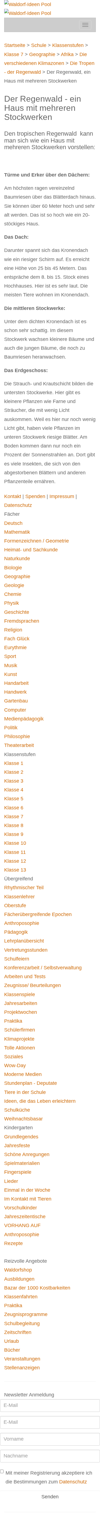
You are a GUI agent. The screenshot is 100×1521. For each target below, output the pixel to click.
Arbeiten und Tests (25, 976)
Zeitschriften (17, 1332)
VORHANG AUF (22, 1225)
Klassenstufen (68, 45)
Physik (11, 603)
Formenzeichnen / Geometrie (36, 541)
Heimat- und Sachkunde (31, 549)
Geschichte (16, 612)
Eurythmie (15, 647)
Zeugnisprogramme (26, 1314)
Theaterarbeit (19, 745)
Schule (38, 45)
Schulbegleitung (22, 1323)
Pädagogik (16, 932)
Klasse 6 (13, 808)
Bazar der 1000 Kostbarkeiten (37, 1288)
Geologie (14, 585)
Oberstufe (15, 905)
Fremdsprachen (21, 621)
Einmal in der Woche (27, 1190)
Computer (15, 710)
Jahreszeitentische (25, 1216)
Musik (10, 665)
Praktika (13, 1021)
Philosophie (17, 736)
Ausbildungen (19, 1279)
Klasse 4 (13, 790)
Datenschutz (18, 505)
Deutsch (13, 523)
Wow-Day (15, 1065)
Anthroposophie (21, 923)
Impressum (62, 496)
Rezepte (13, 1243)
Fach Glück (16, 638)
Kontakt (13, 496)
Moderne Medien (23, 1074)
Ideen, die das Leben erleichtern (40, 1101)
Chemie (12, 594)
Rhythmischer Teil (24, 887)
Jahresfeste (17, 1145)
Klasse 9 (13, 834)
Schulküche (17, 1110)
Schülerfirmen (19, 1030)
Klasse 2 (13, 772)
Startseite (14, 45)
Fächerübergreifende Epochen (38, 914)
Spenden (36, 496)
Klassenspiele (19, 994)
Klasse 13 (15, 870)
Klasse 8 (13, 825)
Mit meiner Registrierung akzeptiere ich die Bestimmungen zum (49, 1477)
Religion (13, 630)
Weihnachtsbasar (23, 1119)
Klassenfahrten (21, 1296)
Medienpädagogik (24, 719)
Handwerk (15, 692)
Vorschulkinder (20, 1208)
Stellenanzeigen (22, 1367)
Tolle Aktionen (19, 1048)
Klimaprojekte (19, 1039)
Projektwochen (20, 1012)
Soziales (13, 1056)
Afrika (68, 54)
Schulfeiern (16, 959)
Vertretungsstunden (26, 950)
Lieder (11, 1181)
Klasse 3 (13, 781)
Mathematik (17, 532)
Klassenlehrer (19, 896)
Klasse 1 (13, 763)
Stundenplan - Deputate (30, 1083)
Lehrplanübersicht (24, 941)
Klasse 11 (15, 852)
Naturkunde (17, 558)
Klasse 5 (13, 798)
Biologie (13, 567)
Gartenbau (16, 701)
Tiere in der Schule (25, 1092)
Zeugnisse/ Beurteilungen (32, 985)
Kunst (10, 674)
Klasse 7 (13, 54)
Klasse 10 (15, 843)
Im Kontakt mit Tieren (27, 1199)
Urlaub (11, 1341)
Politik (11, 727)
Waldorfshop (18, 1270)
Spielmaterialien (22, 1163)
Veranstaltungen (22, 1359)
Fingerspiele (17, 1172)
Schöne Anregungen (26, 1154)
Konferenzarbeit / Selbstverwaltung (43, 967)
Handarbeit (16, 683)
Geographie (42, 54)
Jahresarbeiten (20, 1003)
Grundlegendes (21, 1137)
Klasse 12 (15, 861)
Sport (10, 656)
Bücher (12, 1350)
